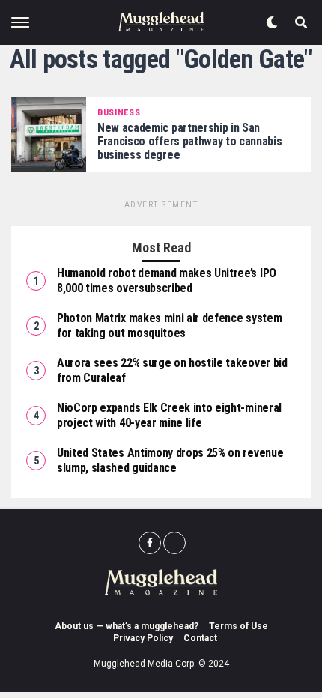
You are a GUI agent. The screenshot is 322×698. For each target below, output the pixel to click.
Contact (200, 638)
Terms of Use (238, 626)
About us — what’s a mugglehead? (126, 626)
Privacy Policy (143, 638)
